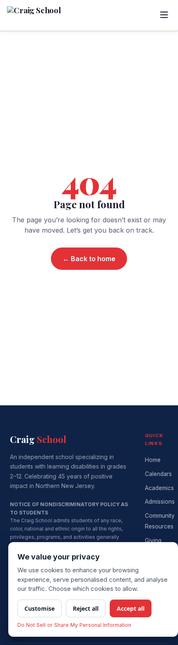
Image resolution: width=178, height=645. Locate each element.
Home (153, 460)
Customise (39, 608)
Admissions (160, 501)
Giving (153, 540)
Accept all (130, 608)
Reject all (86, 608)
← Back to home (89, 259)
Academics (159, 488)
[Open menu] (164, 15)
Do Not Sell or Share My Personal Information (74, 625)
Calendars (158, 474)
